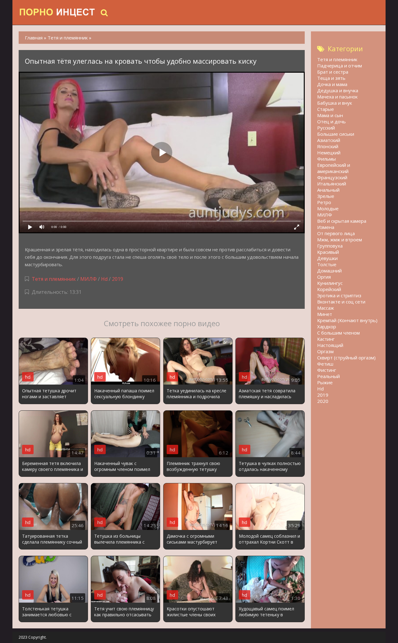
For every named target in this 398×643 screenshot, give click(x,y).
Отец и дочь (331, 121)
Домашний (329, 270)
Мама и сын (330, 115)
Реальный (328, 376)
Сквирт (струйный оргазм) (346, 357)
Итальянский (331, 183)
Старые (325, 109)
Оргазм (325, 351)
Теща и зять (331, 78)
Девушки (327, 258)
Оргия (324, 277)
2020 (322, 401)
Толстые (326, 264)
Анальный (328, 190)
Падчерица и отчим (339, 65)
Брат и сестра (332, 72)
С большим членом (338, 333)
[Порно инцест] (57, 12)
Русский (326, 128)
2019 (117, 279)
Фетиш (325, 364)
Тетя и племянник (54, 279)
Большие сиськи (335, 134)
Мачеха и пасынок (337, 96)
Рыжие (325, 382)
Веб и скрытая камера (341, 221)
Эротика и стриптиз (339, 295)
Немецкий (328, 152)
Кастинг (326, 339)
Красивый (328, 252)
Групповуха (330, 246)
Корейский (329, 289)
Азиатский (328, 140)
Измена (325, 227)
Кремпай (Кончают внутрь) (347, 320)
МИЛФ (88, 279)
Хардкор (326, 326)
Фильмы (326, 159)
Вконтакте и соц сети (341, 302)
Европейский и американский (333, 168)
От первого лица (336, 233)
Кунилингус (330, 283)
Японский (327, 146)
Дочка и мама (332, 84)
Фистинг (326, 370)
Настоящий (330, 345)
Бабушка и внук (334, 103)
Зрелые (325, 196)
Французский (332, 177)
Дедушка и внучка (337, 90)
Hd (104, 279)
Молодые (328, 208)
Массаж (325, 308)
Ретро (324, 202)
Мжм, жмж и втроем (339, 239)
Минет (324, 314)
